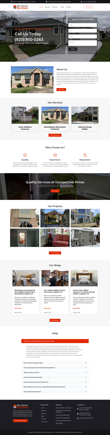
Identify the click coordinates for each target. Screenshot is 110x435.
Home (41, 7)
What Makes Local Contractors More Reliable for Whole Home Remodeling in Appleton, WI (25, 292)
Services (54, 7)
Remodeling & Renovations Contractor (55, 128)
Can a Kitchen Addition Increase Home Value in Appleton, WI (54, 291)
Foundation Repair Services (63, 420)
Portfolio (68, 7)
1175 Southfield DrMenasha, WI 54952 (85, 414)
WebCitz (79, 432)
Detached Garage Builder (63, 418)
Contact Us (44, 421)
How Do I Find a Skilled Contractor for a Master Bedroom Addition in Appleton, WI (84, 292)
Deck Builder (59, 423)
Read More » (18, 308)
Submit (73, 49)
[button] (55, 341)
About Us (47, 7)
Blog (62, 7)
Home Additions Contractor (25, 128)
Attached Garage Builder (85, 128)
